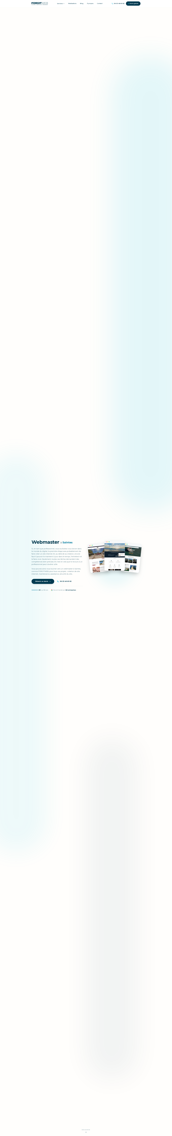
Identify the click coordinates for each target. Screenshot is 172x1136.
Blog (81, 3)
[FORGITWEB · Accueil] (40, 3)
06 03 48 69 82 (119, 3)
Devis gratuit (134, 3)
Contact (99, 3)
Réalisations (72, 3)
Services (60, 3)
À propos (90, 3)
